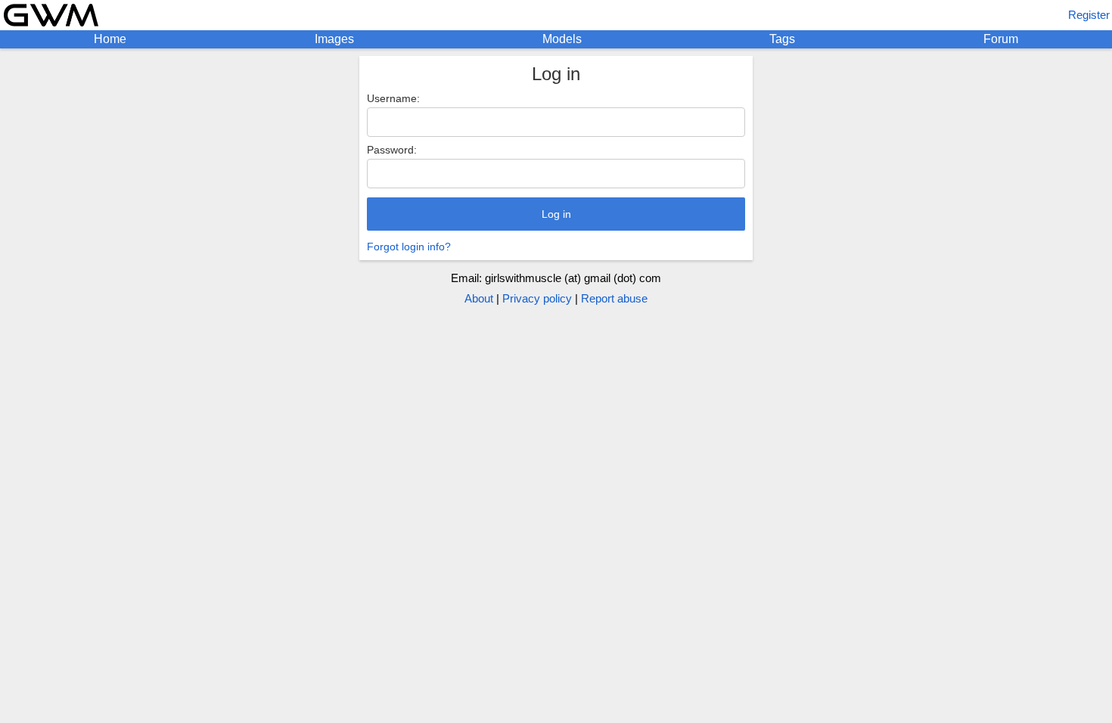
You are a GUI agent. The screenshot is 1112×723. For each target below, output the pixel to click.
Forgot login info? (409, 246)
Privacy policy (537, 298)
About (478, 298)
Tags (782, 39)
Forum (1000, 39)
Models (562, 39)
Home (110, 39)
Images (334, 39)
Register (1089, 14)
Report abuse (614, 298)
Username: (393, 98)
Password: (392, 150)
